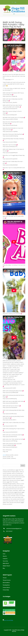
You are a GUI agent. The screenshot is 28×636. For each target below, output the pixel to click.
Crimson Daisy (6, 590)
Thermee (5, 577)
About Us (5, 556)
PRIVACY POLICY (6, 566)
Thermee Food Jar (6, 580)
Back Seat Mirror (6, 582)
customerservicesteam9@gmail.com (14, 528)
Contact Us (5, 558)
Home (4, 553)
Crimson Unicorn (6, 587)
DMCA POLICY (6, 563)
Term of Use (5, 561)
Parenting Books (6, 585)
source (4, 455)
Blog (4, 568)
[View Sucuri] (8, 620)
